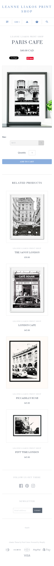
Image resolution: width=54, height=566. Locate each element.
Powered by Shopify (38, 542)
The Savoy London (27, 252)
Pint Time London (27, 452)
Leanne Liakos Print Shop (27, 8)
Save (31, 58)
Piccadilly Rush (27, 398)
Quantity (22, 152)
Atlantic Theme (14, 542)
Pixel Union (26, 542)
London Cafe (27, 325)
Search (27, 527)
